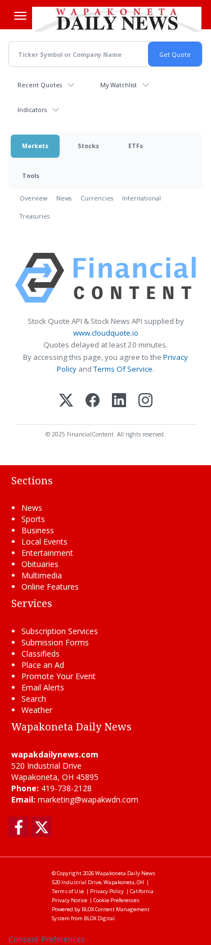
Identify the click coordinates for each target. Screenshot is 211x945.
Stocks (88, 145)
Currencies (96, 198)
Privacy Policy (107, 891)
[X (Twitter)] (66, 401)
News (63, 198)
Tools (30, 175)
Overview (33, 198)
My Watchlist (118, 85)
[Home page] (116, 19)
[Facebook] (92, 401)
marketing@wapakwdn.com (88, 799)
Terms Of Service (122, 369)
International (141, 198)
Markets (35, 145)
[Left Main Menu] (20, 16)
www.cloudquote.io (105, 333)
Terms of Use (68, 891)
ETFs (135, 145)
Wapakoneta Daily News (125, 873)
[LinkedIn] (119, 401)
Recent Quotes (39, 85)
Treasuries (35, 216)
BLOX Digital (99, 918)
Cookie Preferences (116, 900)
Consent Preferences (46, 939)
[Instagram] (145, 401)
